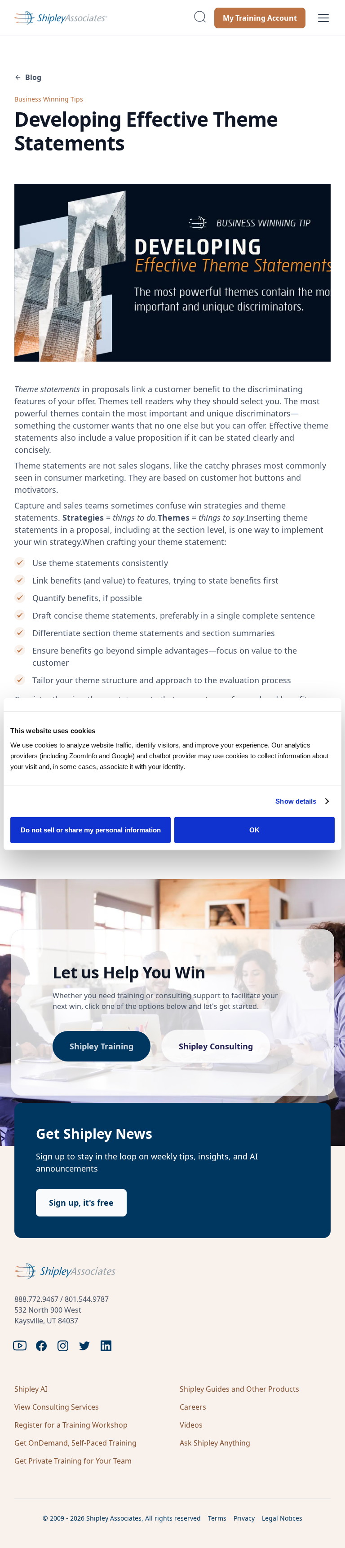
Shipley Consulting (216, 1046)
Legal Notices (282, 1518)
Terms (217, 1518)
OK (254, 829)
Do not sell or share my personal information (91, 829)
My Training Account (260, 18)
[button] (322, 18)
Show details (295, 801)
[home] (100, 18)
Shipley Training (101, 1046)
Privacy (244, 1518)
